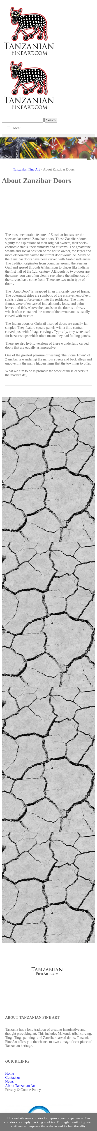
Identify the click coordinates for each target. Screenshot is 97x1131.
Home (9, 1073)
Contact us (12, 1077)
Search (50, 120)
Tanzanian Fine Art (26, 169)
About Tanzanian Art (20, 1086)
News (9, 1081)
